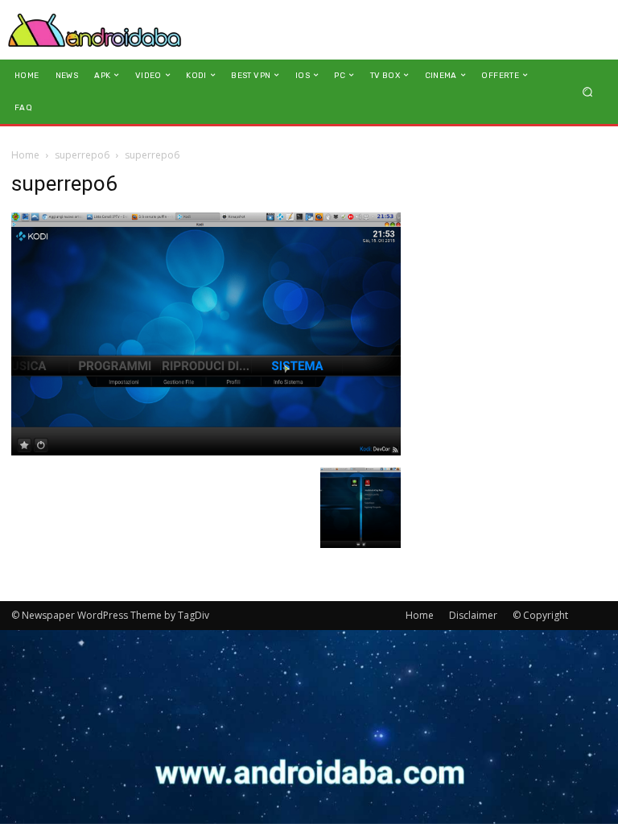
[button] (588, 91)
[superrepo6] (206, 451)
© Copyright (540, 615)
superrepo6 (82, 155)
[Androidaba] (94, 29)
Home (25, 155)
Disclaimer (473, 615)
